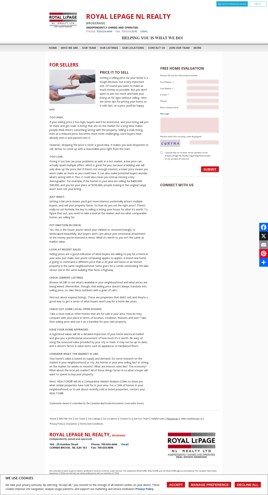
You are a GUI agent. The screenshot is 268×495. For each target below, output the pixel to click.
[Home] (63, 26)
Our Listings (109, 48)
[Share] (263, 262)
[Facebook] (263, 227)
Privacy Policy (144, 489)
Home (53, 48)
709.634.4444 (104, 31)
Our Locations (133, 48)
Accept (176, 485)
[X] (263, 236)
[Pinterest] (263, 253)
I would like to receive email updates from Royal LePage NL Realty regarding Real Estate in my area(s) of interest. (187, 155)
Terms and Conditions (91, 423)
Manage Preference (210, 485)
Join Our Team (179, 48)
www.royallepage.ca (191, 418)
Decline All (248, 485)
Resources (172, 418)
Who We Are (69, 48)
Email (144, 31)
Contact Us (156, 48)
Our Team (89, 48)
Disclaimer (71, 423)
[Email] (263, 244)
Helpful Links (158, 418)
